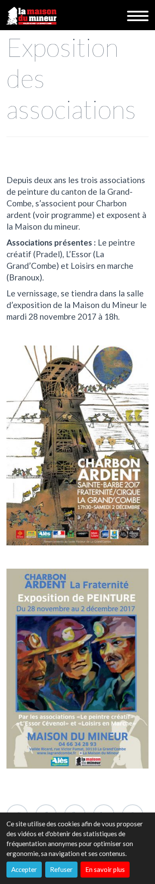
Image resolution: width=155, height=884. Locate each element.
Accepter (24, 869)
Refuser (61, 869)
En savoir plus (105, 869)
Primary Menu (138, 15)
